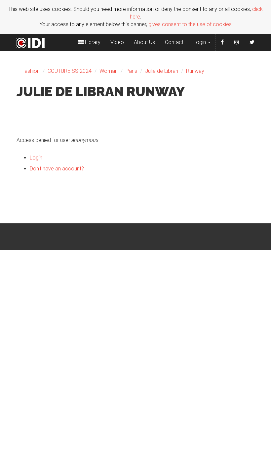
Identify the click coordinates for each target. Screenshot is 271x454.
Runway (195, 71)
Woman (108, 71)
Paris (131, 71)
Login (200, 42)
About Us (144, 42)
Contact (174, 42)
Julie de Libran (161, 71)
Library (92, 42)
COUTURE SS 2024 (70, 71)
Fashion (30, 71)
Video (117, 42)
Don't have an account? (57, 168)
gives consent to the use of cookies (190, 24)
